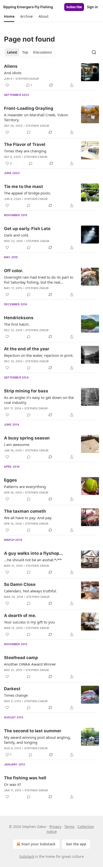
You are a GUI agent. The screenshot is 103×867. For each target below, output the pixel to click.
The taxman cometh (25, 511)
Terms (69, 826)
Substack (26, 856)
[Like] (7, 85)
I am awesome (16, 444)
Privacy (55, 826)
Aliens (11, 66)
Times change (16, 695)
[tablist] (29, 52)
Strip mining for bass (26, 390)
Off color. (13, 270)
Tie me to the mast (23, 186)
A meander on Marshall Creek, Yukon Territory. (36, 117)
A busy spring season (27, 437)
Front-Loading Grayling (28, 108)
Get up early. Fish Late (27, 228)
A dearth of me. (20, 615)
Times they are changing (25, 150)
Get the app (76, 844)
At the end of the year (26, 348)
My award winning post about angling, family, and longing (37, 740)
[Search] (94, 52)
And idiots (13, 72)
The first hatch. (17, 324)
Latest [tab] (12, 52)
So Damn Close (20, 584)
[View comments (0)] (29, 132)
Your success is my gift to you (29, 621)
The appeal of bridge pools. (27, 192)
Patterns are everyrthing (25, 486)
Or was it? (12, 784)
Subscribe (74, 7)
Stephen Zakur (27, 78)
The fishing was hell (25, 777)
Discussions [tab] (42, 52)
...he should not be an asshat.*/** (33, 559)
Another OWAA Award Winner (30, 664)
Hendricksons (19, 317)
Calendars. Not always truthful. (30, 590)
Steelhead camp (21, 657)
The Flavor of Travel (24, 144)
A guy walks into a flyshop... (33, 553)
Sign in (92, 7)
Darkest (12, 688)
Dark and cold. (16, 235)
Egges (10, 480)
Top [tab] (25, 52)
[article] (51, 75)
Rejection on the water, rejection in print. (39, 355)
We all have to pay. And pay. (28, 517)
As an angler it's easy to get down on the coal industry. (39, 400)
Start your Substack (38, 844)
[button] (9, 16)
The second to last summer (32, 730)
